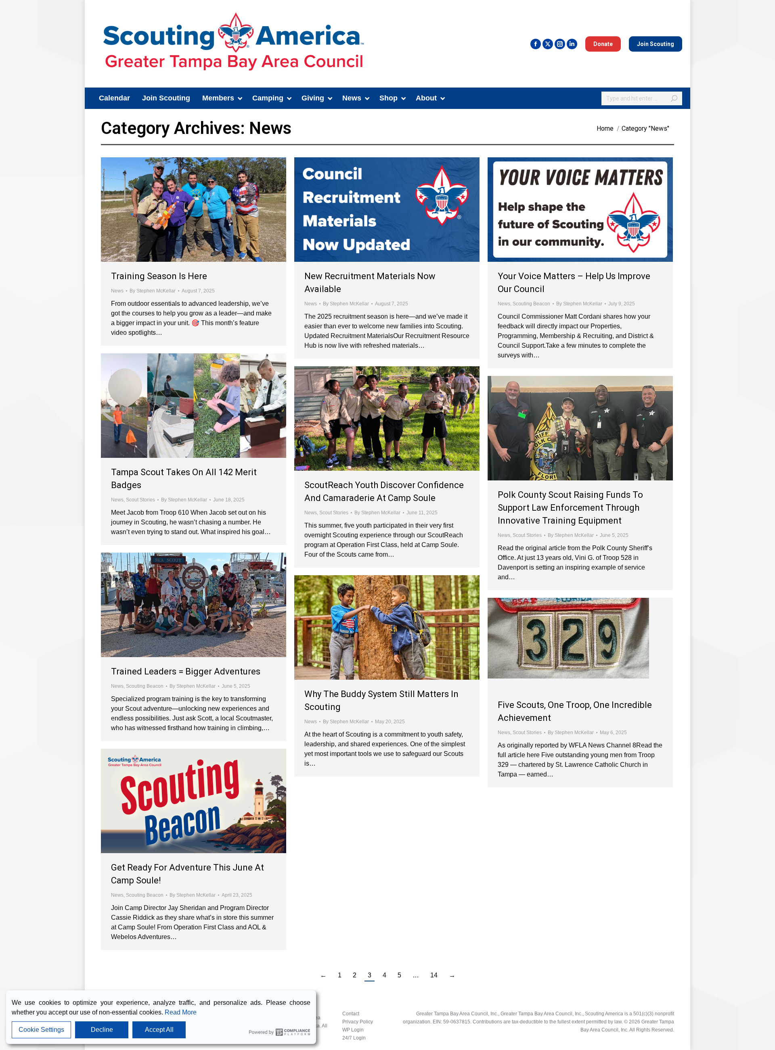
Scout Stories (140, 500)
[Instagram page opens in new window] (560, 44)
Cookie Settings (41, 1029)
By (153, 291)
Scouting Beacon (531, 304)
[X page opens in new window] (547, 44)
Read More (181, 1012)
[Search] (674, 98)
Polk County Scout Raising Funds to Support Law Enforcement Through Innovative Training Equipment (570, 508)
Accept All (159, 1029)
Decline (102, 1029)
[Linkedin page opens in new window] (572, 44)
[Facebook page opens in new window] (535, 44)
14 (434, 975)
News (117, 291)
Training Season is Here (159, 276)
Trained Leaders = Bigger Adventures (185, 671)
